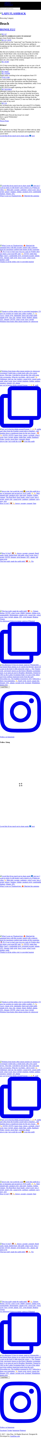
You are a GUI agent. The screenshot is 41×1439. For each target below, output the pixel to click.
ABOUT (7, 3)
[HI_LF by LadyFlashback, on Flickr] (3, 34)
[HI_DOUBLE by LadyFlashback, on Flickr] (6, 89)
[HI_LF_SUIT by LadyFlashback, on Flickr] (5, 40)
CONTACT (8, 5)
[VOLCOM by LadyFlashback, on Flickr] (5, 77)
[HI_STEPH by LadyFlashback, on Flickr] (5, 73)
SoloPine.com (15, 1436)
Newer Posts (4, 121)
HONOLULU (7, 29)
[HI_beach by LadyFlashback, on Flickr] (4, 71)
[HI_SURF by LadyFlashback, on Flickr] (4, 62)
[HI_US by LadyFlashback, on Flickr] (3, 103)
